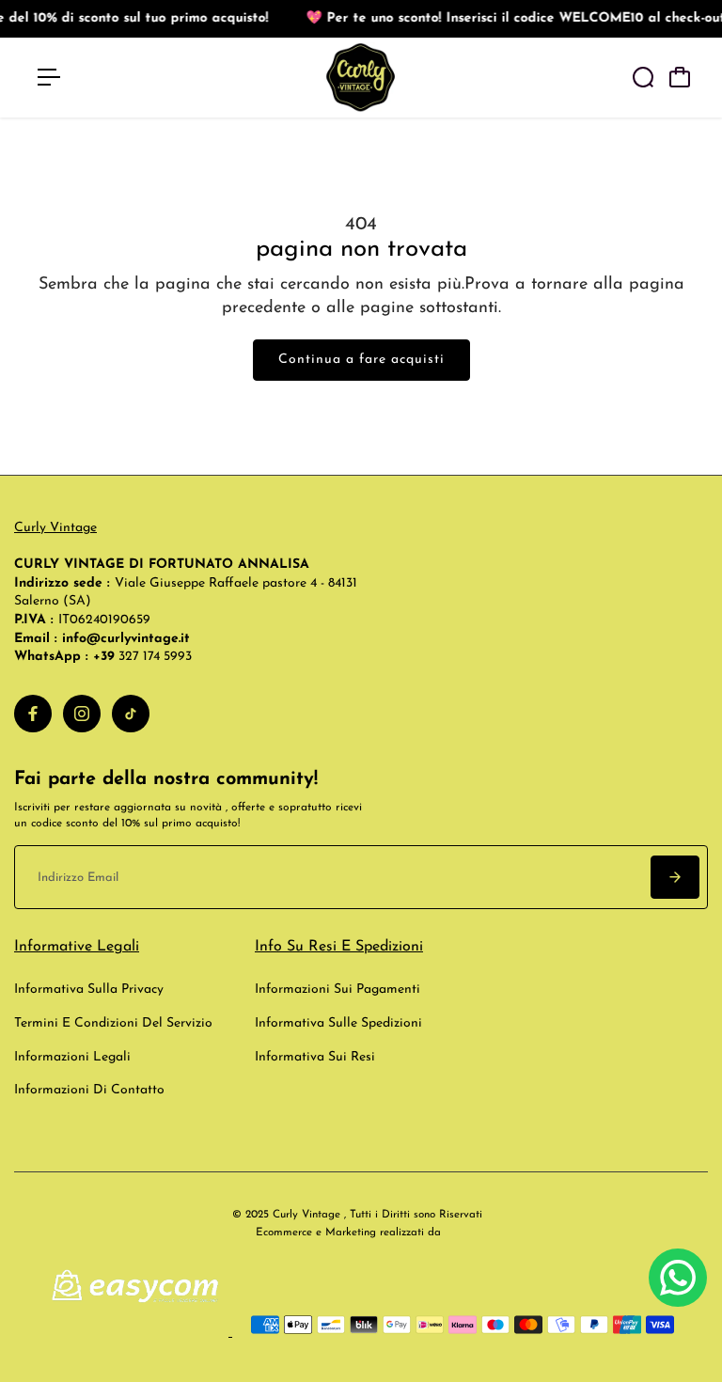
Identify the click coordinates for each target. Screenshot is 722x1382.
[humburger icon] (49, 77)
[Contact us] (678, 1278)
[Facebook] (33, 713)
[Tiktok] (130, 713)
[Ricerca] (643, 77)
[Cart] (680, 77)
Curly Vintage (55, 528)
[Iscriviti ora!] (675, 877)
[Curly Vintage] (361, 78)
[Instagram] (82, 713)
